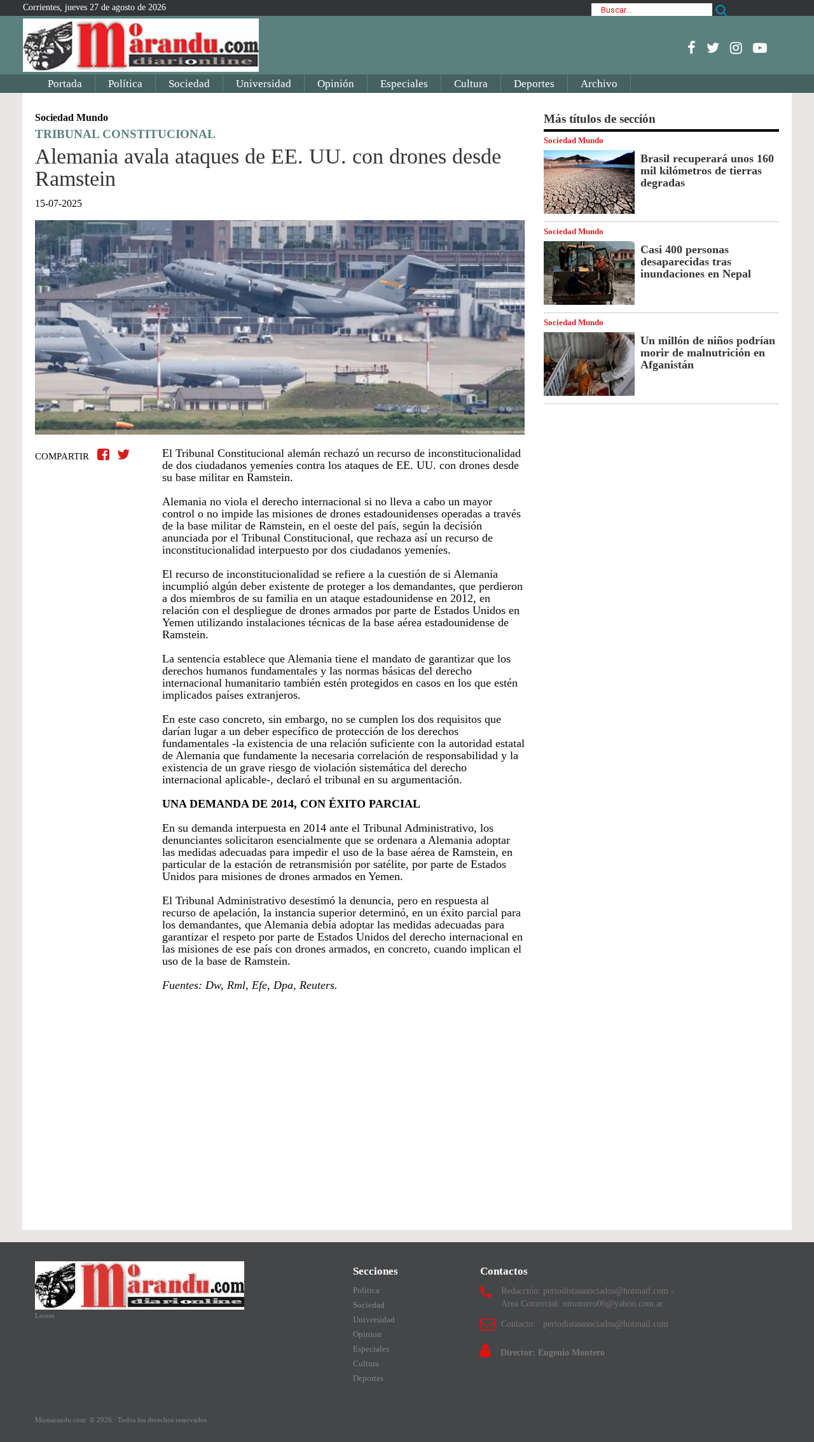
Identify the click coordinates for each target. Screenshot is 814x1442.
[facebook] (691, 47)
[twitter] (713, 47)
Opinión (335, 84)
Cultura (471, 84)
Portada (65, 84)
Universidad (263, 84)
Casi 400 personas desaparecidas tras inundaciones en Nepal (695, 261)
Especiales (404, 84)
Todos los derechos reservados (162, 1420)
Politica (366, 1290)
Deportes (534, 84)
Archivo (599, 84)
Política (125, 84)
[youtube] (760, 47)
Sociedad (189, 84)
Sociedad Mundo (574, 140)
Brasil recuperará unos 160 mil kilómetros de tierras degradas (707, 170)
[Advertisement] (280, 1105)
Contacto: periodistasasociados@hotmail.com (584, 1324)
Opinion (367, 1334)
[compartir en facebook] (105, 455)
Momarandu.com (61, 1420)
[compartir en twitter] (123, 455)
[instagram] (736, 47)
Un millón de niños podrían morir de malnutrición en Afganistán (707, 352)
